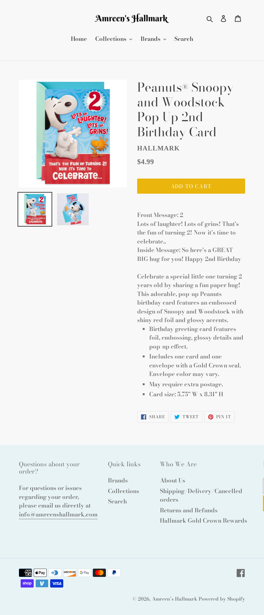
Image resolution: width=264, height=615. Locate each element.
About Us (172, 480)
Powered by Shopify (222, 599)
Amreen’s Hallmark (174, 599)
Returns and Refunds (189, 510)
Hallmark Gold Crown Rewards (203, 520)
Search (117, 501)
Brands (118, 480)
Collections (123, 491)
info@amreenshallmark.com (58, 514)
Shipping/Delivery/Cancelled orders (201, 495)
